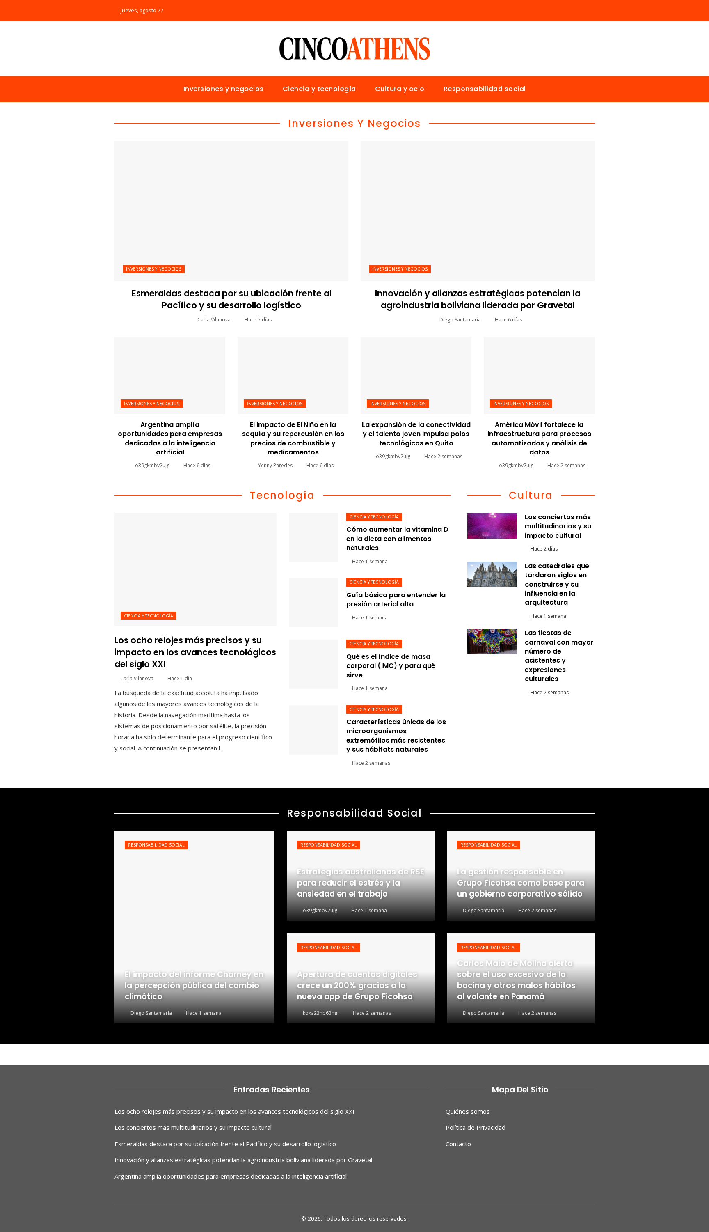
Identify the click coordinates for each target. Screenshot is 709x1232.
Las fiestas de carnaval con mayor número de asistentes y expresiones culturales (559, 656)
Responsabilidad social (156, 845)
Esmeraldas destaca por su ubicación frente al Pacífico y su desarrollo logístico (232, 299)
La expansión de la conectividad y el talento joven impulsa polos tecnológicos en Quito (416, 434)
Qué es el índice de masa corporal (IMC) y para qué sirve (390, 666)
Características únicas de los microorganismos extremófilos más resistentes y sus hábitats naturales (396, 735)
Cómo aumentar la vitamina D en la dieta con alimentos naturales (397, 539)
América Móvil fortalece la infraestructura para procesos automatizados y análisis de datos (539, 438)
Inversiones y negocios (153, 269)
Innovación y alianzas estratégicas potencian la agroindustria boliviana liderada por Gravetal (478, 299)
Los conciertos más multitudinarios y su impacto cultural (558, 526)
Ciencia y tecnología (148, 616)
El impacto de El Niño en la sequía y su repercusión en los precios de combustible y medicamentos (293, 438)
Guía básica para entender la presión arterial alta (396, 599)
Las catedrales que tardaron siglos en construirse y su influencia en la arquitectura (557, 584)
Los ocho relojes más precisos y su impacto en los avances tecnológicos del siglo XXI (195, 652)
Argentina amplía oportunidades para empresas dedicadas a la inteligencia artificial (170, 438)
